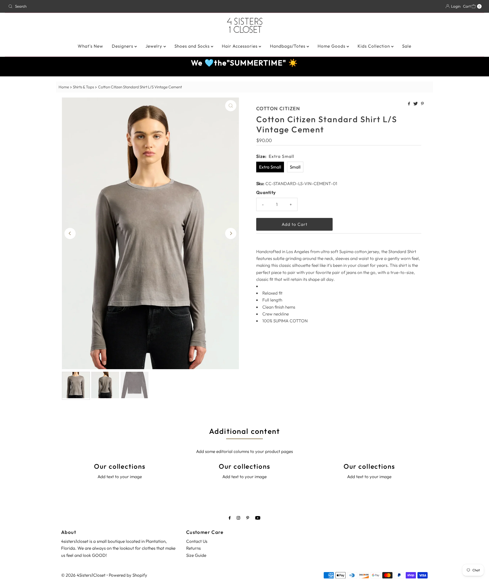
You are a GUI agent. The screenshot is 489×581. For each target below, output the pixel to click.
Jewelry (154, 46)
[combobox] (84, 6)
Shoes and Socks (192, 46)
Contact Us (196, 541)
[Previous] (70, 233)
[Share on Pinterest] (422, 103)
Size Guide (196, 555)
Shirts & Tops (83, 87)
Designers (123, 46)
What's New (90, 46)
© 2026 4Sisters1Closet (83, 575)
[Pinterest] (247, 517)
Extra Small (270, 167)
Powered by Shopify (128, 575)
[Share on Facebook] (409, 103)
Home (64, 87)
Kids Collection (374, 46)
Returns (193, 548)
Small (295, 167)
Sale (406, 46)
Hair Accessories (240, 46)
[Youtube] (257, 517)
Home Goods (332, 46)
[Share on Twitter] (415, 103)
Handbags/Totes (288, 46)
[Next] (230, 233)
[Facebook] (230, 517)
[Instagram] (238, 517)
